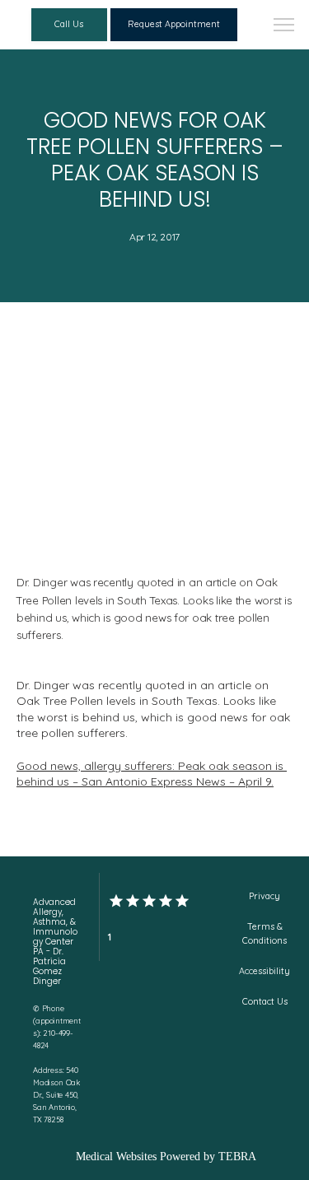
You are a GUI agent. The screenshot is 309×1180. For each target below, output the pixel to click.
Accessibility (264, 971)
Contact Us (265, 1001)
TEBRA (237, 1156)
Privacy (264, 896)
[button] (284, 26)
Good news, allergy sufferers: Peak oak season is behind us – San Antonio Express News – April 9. (151, 774)
